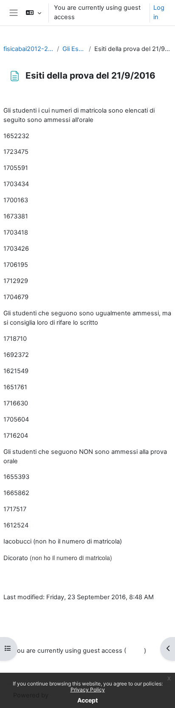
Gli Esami (73, 49)
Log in (158, 12)
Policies (24, 661)
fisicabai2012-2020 (28, 49)
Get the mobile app (41, 671)
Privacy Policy (88, 689)
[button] (33, 12)
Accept (87, 700)
